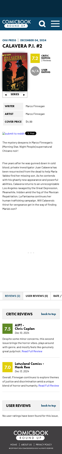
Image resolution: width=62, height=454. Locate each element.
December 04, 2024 (33, 40)
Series (15, 94)
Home (13, 444)
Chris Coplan (25, 328)
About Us (26, 444)
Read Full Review (32, 351)
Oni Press (9, 40)
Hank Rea (22, 367)
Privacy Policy (44, 444)
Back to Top (48, 314)
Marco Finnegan (35, 106)
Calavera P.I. (18, 46)
